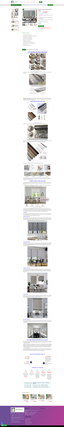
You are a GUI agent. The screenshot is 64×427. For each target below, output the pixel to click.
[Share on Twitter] (39, 30)
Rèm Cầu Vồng (41, 29)
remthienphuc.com (28, 344)
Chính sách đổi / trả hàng (28, 422)
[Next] (35, 15)
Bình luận (36, 49)
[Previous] (23, 15)
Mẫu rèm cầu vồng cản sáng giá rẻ (33, 400)
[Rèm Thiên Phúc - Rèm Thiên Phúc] (15, 2)
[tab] (24, 49)
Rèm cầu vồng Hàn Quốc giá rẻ (49, 400)
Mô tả (24, 49)
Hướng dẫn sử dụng (30, 49)
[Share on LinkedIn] (41, 30)
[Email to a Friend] (40, 30)
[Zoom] (23, 22)
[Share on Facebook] (38, 30)
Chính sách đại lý (27, 420)
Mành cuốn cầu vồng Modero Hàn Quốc (25, 400)
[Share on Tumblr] (42, 30)
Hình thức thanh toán (28, 421)
